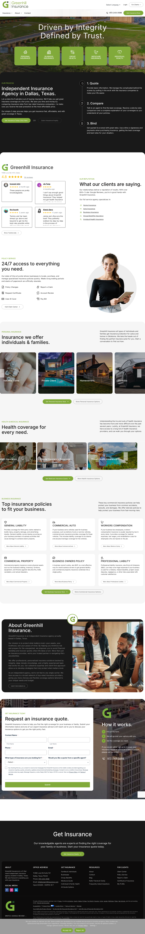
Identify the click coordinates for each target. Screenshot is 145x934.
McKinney (111, 901)
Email (51, 748)
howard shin (15, 184)
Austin (75, 901)
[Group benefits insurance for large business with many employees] (72, 56)
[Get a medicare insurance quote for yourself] (96, 56)
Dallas (80, 901)
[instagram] (11, 890)
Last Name (53, 744)
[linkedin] (16, 890)
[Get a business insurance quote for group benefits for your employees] (120, 56)
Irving (101, 901)
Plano (116, 901)
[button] (2, 373)
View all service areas (43, 903)
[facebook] (7, 890)
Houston (96, 901)
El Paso (84, 901)
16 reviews (28, 177)
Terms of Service (70, 906)
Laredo (106, 901)
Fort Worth (90, 901)
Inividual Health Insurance (93, 219)
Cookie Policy (59, 906)
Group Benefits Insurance (93, 216)
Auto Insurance (89, 209)
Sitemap (79, 906)
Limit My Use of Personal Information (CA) (91, 909)
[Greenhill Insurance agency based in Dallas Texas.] (10, 901)
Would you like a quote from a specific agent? (67, 758)
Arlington (70, 901)
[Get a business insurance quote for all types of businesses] (49, 56)
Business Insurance (91, 212)
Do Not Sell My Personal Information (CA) (65, 909)
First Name (10, 744)
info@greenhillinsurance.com (48, 882)
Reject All (80, 930)
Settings (93, 925)
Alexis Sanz (48, 210)
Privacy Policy (73, 772)
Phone (8, 748)
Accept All (67, 930)
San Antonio (121, 901)
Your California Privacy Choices (42, 909)
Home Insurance (89, 205)
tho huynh (14, 210)
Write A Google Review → (16, 916)
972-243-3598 (115, 758)
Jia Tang (46, 184)
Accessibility (37, 906)
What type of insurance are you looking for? (24, 758)
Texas (60, 901)
